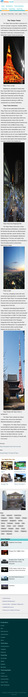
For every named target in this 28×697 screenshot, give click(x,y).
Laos (14, 526)
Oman (23, 528)
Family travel (4, 676)
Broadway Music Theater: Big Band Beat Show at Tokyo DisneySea (16, 561)
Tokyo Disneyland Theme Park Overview (10, 446)
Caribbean (3, 649)
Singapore (3, 518)
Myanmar (9, 533)
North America (4, 631)
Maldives (3, 528)
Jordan (9, 526)
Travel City (19, 9)
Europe (2, 625)
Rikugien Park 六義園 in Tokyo (16, 551)
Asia (16, 14)
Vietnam (24, 518)
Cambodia (10, 523)
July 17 (3, 471)
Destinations (9, 6)
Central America (5, 646)
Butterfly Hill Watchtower (9, 601)
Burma (3, 523)
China (2, 515)
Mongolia (11, 528)
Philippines (23, 531)
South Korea (17, 515)
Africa (2, 640)
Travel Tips (4, 9)
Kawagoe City (4, 484)
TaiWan (11, 518)
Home (3, 6)
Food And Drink (5, 679)
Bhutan (20, 520)
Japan (20, 14)
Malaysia (20, 526)
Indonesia (9, 515)
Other (2, 533)
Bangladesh (13, 520)
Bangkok (3, 664)
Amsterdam (4, 658)
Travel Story (12, 9)
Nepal (17, 528)
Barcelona (3, 667)
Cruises (3, 673)
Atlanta (2, 661)
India (23, 523)
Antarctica (3, 652)
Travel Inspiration (19, 6)
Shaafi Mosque (6, 598)
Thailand (17, 518)
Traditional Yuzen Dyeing (15, 542)
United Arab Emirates (6, 531)
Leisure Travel (4, 682)
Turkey (16, 531)
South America (4, 634)
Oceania (3, 637)
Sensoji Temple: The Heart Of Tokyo (9, 453)
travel (5, 14)
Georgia (17, 523)
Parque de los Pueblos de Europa (11, 610)
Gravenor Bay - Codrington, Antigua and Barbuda (15, 604)
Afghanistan (4, 520)
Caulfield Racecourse (8, 607)
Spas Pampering (5, 685)
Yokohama (11, 585)
